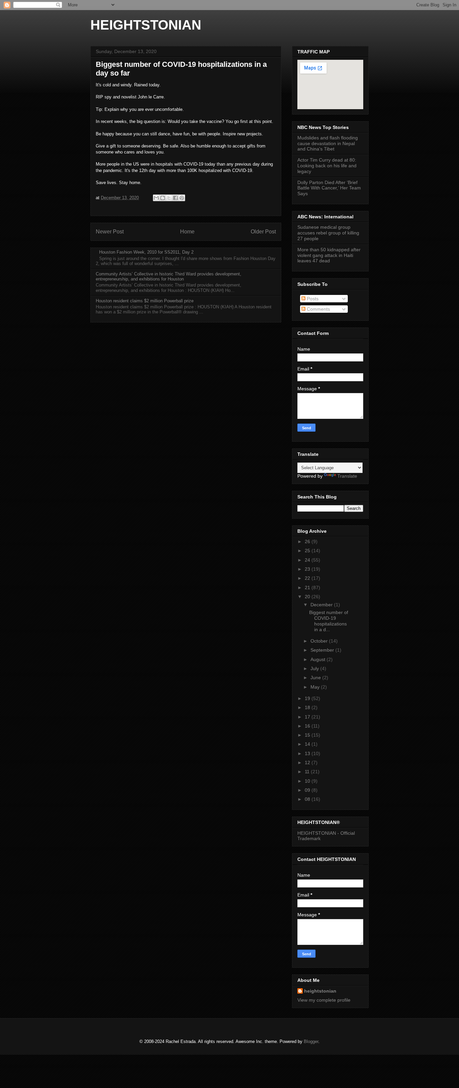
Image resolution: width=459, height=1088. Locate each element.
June (316, 677)
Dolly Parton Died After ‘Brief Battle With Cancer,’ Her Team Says (329, 188)
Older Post (263, 231)
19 (308, 698)
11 (308, 771)
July (315, 668)
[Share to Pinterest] (181, 197)
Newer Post (110, 231)
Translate (347, 476)
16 (308, 726)
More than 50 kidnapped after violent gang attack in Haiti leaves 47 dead (329, 255)
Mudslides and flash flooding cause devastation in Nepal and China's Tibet (327, 143)
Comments (317, 309)
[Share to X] (169, 197)
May (315, 687)
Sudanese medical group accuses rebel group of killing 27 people (328, 232)
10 (308, 781)
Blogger (311, 1041)
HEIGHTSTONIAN (145, 24)
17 (308, 717)
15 (308, 735)
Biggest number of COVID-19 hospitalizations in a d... (328, 621)
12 (308, 762)
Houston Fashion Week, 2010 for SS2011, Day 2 (146, 252)
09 (308, 790)
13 (308, 753)
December (322, 604)
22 (308, 578)
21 (308, 587)
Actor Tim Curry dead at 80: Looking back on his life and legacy (327, 165)
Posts (312, 298)
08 (308, 799)
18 (308, 707)
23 (308, 569)
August (318, 659)
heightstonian (320, 991)
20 (308, 596)
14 (308, 744)
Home (187, 231)
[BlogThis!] (162, 197)
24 (308, 560)
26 (308, 541)
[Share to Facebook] (175, 197)
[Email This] (156, 197)
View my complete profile (323, 1000)
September (322, 650)
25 (308, 550)
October (319, 641)
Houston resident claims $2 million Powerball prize (145, 300)
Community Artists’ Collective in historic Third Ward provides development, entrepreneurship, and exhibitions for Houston (168, 276)
